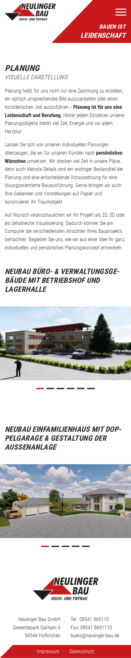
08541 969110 (94, 619)
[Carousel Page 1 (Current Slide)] (40, 388)
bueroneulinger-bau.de (95, 636)
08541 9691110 (96, 628)
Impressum (48, 651)
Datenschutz (81, 651)
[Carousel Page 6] (91, 388)
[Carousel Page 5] (81, 388)
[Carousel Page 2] (50, 388)
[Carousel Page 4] (70, 388)
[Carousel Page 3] (60, 388)
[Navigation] (120, 12)
